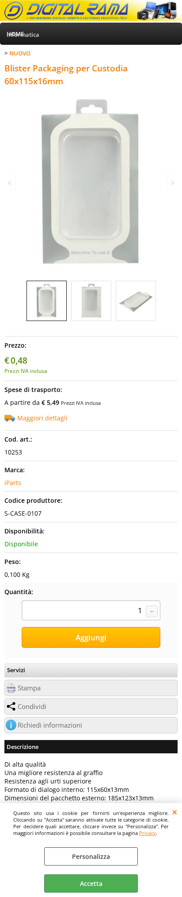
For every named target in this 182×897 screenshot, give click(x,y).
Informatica (23, 35)
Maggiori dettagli (42, 418)
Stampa (29, 688)
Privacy (147, 833)
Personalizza (91, 856)
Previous (10, 183)
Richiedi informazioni (50, 725)
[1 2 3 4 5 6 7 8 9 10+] (91, 611)
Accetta (91, 883)
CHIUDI (175, 811)
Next (172, 183)
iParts (12, 482)
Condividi (32, 706)
